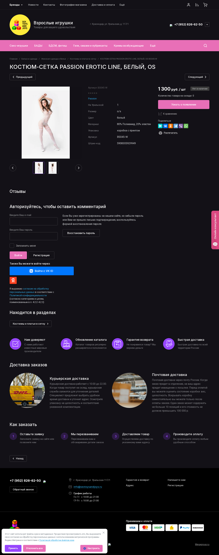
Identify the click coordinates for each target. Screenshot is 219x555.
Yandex (13, 280)
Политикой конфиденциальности (28, 295)
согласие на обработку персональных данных (29, 290)
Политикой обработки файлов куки (56, 540)
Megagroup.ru (202, 544)
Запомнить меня (26, 245)
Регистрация (41, 255)
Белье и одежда (29, 59)
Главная (13, 59)
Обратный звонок (23, 489)
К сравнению (170, 114)
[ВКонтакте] (165, 126)
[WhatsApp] (186, 126)
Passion (92, 98)
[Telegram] (175, 126)
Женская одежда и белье (53, 59)
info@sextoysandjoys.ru (88, 486)
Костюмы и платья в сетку (83, 59)
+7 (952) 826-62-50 (188, 24)
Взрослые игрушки (53, 22)
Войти (18, 255)
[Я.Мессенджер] (160, 126)
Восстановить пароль (81, 233)
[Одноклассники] (170, 126)
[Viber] (181, 126)
